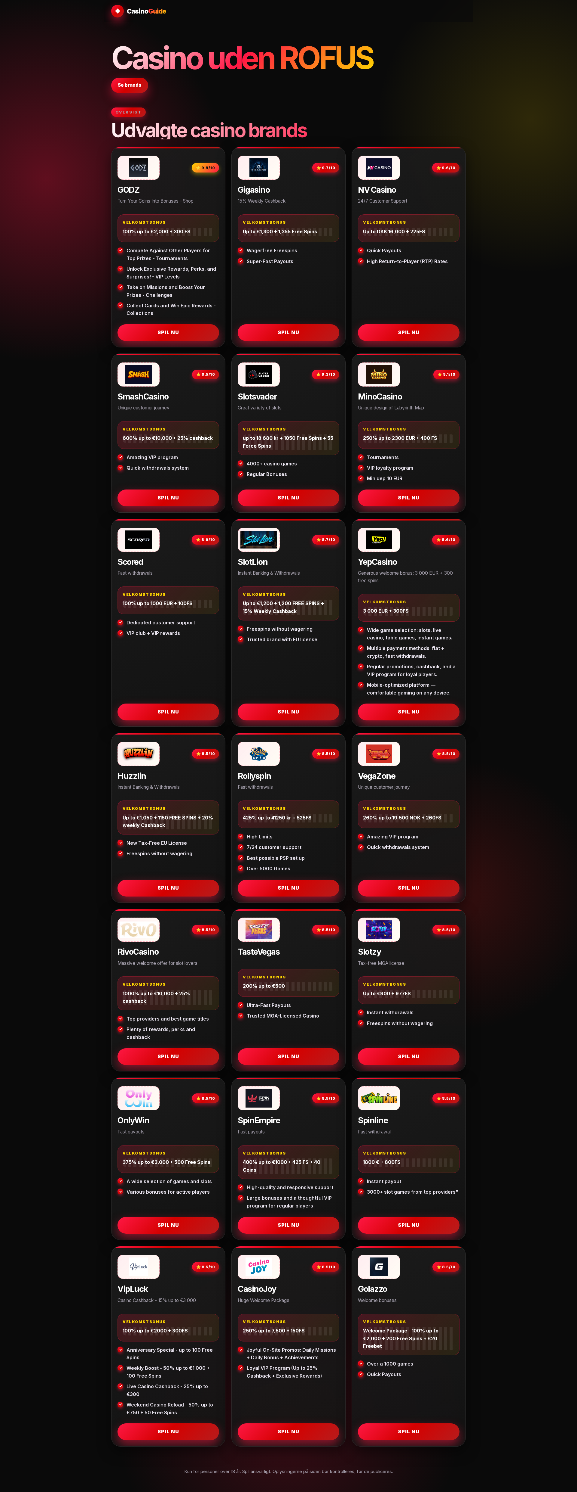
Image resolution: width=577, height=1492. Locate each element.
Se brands (129, 85)
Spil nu (168, 332)
